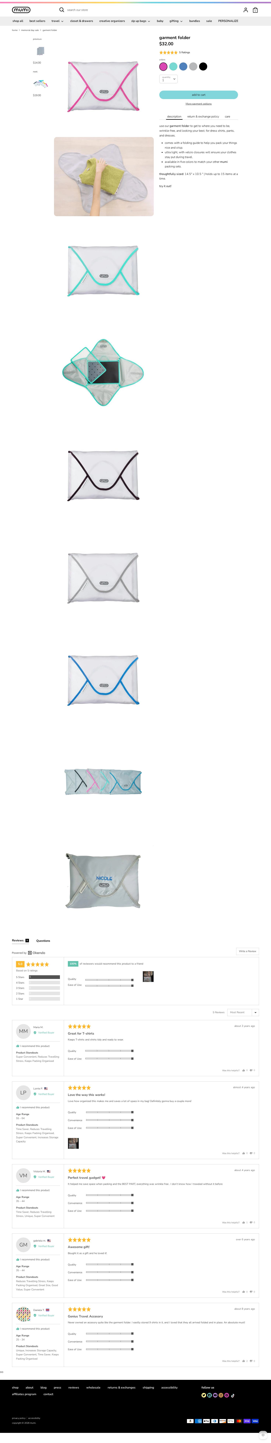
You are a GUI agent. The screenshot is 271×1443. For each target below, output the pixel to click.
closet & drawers (81, 21)
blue (183, 66)
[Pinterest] (226, 1395)
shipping (148, 1388)
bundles (194, 21)
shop (15, 1388)
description (174, 117)
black (203, 66)
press (57, 1388)
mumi (33, 1422)
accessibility (169, 1388)
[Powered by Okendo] (28, 953)
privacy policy (18, 1418)
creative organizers (112, 21)
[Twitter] (203, 1395)
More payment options (199, 104)
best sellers (37, 21)
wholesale (93, 1388)
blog (44, 1388)
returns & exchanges (122, 1388)
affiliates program (24, 1394)
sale (209, 21)
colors (162, 59)
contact (48, 1394)
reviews (73, 1388)
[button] (174, 52)
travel (56, 21)
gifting (174, 21)
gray (193, 66)
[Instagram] (221, 1395)
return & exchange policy (203, 117)
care (227, 117)
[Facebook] (209, 1395)
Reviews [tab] (20, 940)
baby (160, 21)
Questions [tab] (43, 941)
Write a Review (247, 951)
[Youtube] (215, 1395)
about (29, 1388)
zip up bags (139, 21)
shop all (18, 21)
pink (163, 66)
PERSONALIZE (228, 21)
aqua (173, 66)
